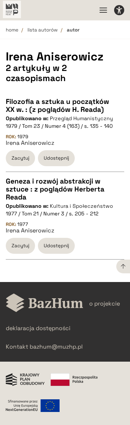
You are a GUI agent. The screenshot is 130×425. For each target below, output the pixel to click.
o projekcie (104, 303)
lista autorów (42, 30)
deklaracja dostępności (38, 328)
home (12, 30)
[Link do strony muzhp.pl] (12, 10)
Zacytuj (20, 158)
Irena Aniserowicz (30, 143)
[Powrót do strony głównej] (44, 303)
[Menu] (103, 10)
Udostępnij (56, 158)
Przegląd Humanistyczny (81, 118)
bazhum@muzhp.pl (56, 346)
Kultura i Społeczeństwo (81, 206)
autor (73, 30)
